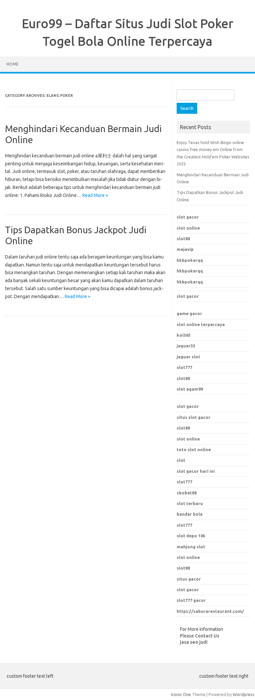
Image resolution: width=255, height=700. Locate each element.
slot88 (183, 238)
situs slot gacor (194, 417)
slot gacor (188, 217)
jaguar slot (188, 356)
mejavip (185, 249)
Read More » (95, 195)
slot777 (184, 367)
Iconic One (181, 694)
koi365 (184, 335)
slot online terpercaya (201, 324)
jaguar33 (186, 345)
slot (181, 460)
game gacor (189, 313)
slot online (188, 228)
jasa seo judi (194, 642)
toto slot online (194, 449)
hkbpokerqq (190, 260)
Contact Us (207, 635)
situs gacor (189, 579)
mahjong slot (191, 546)
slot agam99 (190, 389)
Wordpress (243, 694)
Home (13, 64)
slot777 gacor (191, 600)
